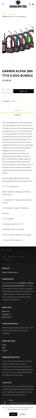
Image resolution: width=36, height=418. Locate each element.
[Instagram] (3, 250)
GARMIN (13, 101)
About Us (21, 257)
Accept (13, 414)
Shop (4, 257)
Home (4, 350)
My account (6, 259)
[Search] (30, 4)
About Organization (10, 272)
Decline (22, 414)
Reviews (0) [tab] (18, 115)
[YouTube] (10, 250)
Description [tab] (18, 110)
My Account (7, 317)
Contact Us (12, 257)
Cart (4, 348)
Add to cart (24, 91)
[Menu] (3, 4)
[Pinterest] (6, 250)
